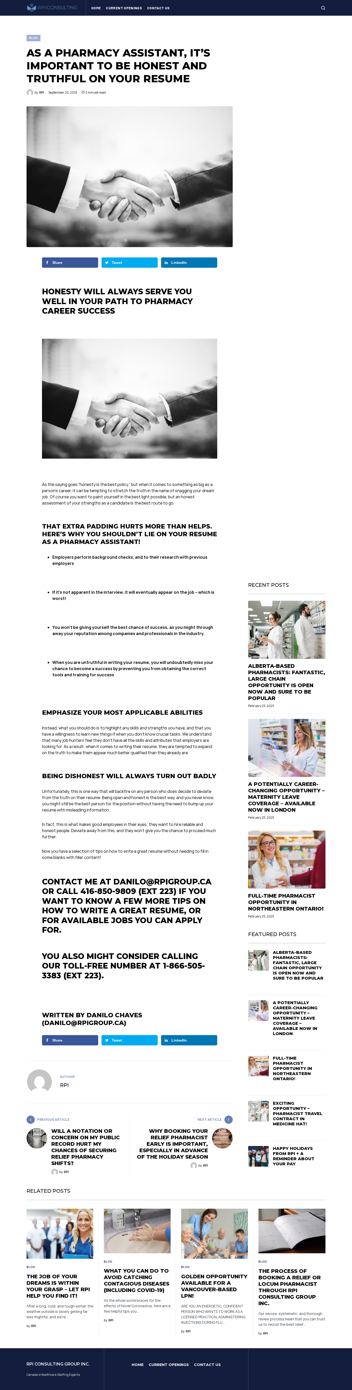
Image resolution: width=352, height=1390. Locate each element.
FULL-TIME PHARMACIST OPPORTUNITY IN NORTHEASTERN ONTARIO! (286, 902)
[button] (323, 7)
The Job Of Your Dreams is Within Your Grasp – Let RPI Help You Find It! (58, 1286)
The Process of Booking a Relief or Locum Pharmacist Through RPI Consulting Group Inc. (289, 1287)
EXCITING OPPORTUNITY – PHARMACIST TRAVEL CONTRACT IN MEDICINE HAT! (297, 1113)
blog (33, 38)
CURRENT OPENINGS (169, 1364)
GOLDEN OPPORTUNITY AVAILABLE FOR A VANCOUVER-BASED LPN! (214, 1286)
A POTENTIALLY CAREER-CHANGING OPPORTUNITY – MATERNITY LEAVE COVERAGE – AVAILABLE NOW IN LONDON (286, 797)
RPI (64, 1085)
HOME (138, 1364)
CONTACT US (207, 1364)
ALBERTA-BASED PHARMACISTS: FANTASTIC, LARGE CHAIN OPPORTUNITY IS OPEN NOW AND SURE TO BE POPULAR (286, 682)
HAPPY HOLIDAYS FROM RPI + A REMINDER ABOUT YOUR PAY (293, 1156)
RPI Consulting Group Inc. (58, 1364)
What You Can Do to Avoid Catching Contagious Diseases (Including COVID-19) (136, 1280)
